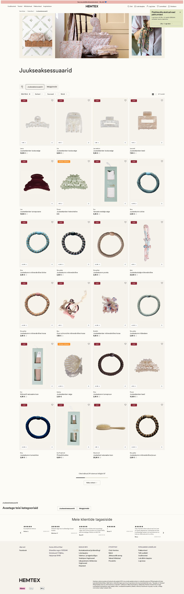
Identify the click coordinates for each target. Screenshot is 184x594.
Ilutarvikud (31, 11)
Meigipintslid (52, 87)
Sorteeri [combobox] (37, 94)
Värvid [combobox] (63, 94)
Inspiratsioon (47, 6)
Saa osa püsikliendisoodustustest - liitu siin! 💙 (92, 2)
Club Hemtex (114, 550)
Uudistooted (12, 6)
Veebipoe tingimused (87, 558)
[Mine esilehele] (92, 6)
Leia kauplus (83, 553)
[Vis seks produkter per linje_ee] (156, 94)
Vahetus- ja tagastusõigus (88, 556)
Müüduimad (28, 6)
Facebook (23, 550)
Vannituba (22, 11)
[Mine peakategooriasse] (22, 86)
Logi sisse (141, 561)
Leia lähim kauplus (145, 558)
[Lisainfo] (27, 153)
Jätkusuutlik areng (115, 556)
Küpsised (82, 566)
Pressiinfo (112, 561)
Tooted (20, 6)
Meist (111, 553)
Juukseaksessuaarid (34, 87)
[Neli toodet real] (153, 94)
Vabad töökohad (115, 558)
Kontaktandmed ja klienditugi (89, 550)
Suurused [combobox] (50, 94)
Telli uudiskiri (143, 553)
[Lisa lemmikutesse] (52, 100)
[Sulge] (180, 12)
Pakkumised (38, 6)
